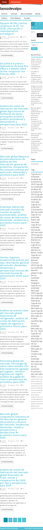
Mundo (37, 14)
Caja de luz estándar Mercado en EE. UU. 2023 (37, 326)
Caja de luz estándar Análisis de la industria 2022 (36, 179)
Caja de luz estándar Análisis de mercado (37, 198)
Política (4, 18)
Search (33, 32)
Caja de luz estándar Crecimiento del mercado (37, 208)
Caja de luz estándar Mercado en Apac (36, 307)
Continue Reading (7, 55)
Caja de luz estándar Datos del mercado (36, 218)
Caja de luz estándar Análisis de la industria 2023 (37, 189)
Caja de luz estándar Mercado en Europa (36, 359)
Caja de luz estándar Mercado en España (36, 337)
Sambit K (4, 37)
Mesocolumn (28, 528)
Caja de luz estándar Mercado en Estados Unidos (36, 347)
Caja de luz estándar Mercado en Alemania (37, 297)
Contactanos (16, 2)
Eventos (4, 14)
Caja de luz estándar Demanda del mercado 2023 (37, 229)
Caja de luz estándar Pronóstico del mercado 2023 (37, 370)
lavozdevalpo (10, 8)
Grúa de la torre (34, 388)
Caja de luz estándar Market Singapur (36, 278)
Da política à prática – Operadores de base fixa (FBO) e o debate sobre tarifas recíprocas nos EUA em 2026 (14, 69)
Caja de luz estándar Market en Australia (37, 239)
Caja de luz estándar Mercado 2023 (36, 289)
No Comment (5, 38)
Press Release (15, 18)
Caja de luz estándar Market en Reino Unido (36, 249)
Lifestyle (14, 14)
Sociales (27, 18)
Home (4, 2)
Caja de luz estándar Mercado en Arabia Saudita (37, 315)
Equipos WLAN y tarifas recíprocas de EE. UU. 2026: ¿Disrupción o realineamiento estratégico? (13, 28)
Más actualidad (26, 14)
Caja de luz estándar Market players (37, 269)
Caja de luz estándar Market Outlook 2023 (36, 260)
